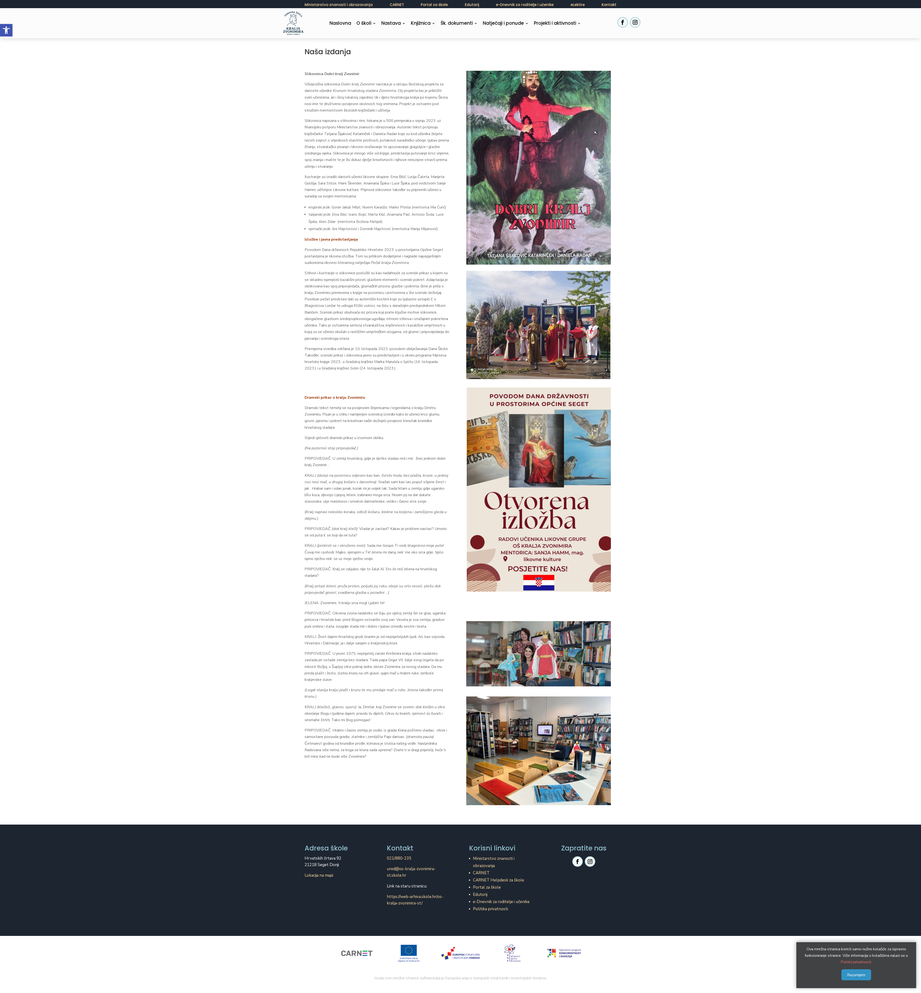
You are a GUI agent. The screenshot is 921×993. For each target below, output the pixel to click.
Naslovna (340, 24)
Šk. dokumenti (457, 24)
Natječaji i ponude (503, 24)
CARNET (397, 4)
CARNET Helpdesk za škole (498, 880)
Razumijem (856, 975)
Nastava (391, 24)
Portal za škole (434, 4)
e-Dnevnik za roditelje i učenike (525, 4)
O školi (363, 24)
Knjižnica (421, 24)
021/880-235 (399, 858)
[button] (6, 30)
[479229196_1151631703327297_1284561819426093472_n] (538, 685)
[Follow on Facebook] (622, 22)
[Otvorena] (539, 590)
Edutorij (472, 4)
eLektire (578, 4)
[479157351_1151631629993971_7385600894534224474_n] (538, 804)
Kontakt (609, 4)
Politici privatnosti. (856, 962)
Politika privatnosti (490, 909)
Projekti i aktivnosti (555, 24)
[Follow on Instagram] (635, 22)
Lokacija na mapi (319, 875)
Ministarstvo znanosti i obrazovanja (339, 4)
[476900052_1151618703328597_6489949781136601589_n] (538, 378)
